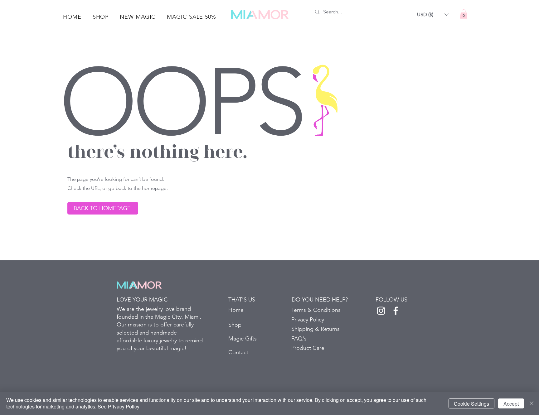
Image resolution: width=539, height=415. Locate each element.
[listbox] (433, 14)
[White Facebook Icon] (395, 310)
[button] (101, 16)
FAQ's (299, 338)
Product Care (307, 348)
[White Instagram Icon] (381, 310)
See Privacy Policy (118, 406)
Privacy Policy (307, 319)
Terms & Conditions (316, 309)
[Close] (531, 403)
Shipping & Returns (315, 329)
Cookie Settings (471, 403)
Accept (511, 403)
